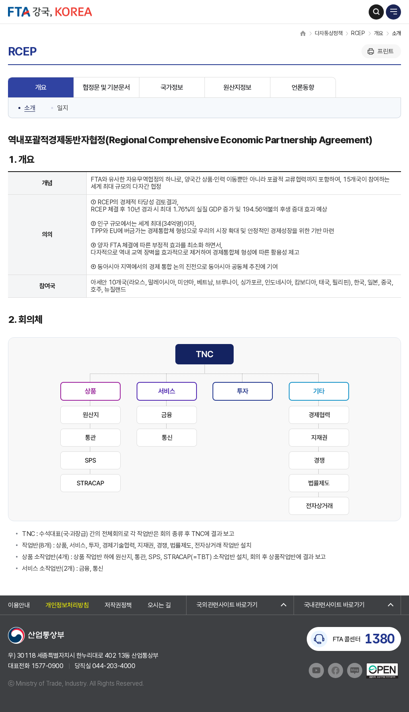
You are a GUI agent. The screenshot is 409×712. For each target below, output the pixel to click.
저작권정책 (118, 605)
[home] (303, 33)
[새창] (36, 635)
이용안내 (19, 605)
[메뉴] (393, 12)
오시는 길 (159, 605)
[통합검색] (376, 12)
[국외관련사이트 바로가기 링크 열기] (240, 605)
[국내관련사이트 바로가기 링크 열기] (347, 605)
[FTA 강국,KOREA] (50, 12)
